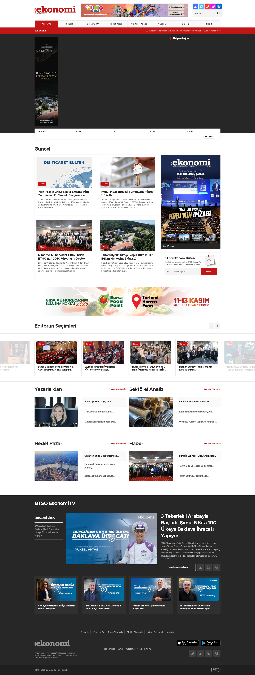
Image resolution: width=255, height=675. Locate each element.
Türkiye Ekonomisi (135, 632)
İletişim (147, 649)
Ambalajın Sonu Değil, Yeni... (98, 401)
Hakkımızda (109, 649)
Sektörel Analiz (139, 24)
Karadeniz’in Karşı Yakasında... (99, 476)
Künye (120, 649)
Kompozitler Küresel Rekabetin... (195, 401)
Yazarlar (162, 24)
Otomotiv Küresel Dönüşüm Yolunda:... (198, 421)
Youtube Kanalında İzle (178, 567)
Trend (209, 24)
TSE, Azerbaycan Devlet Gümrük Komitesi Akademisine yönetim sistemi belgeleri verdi (159, 31)
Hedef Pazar (115, 24)
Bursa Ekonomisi (115, 632)
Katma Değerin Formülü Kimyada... (196, 411)
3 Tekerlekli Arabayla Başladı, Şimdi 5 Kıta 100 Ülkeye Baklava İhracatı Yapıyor (47, 531)
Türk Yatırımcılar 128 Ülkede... (194, 476)
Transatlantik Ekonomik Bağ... (99, 411)
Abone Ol (209, 272)
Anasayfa (46, 24)
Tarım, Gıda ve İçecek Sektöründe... (196, 465)
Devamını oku (166, 558)
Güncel (69, 24)
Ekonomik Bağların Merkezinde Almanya (99, 466)
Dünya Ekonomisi (155, 632)
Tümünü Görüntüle (117, 389)
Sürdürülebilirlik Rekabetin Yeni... (100, 421)
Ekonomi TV (93, 24)
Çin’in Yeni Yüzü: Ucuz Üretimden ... (101, 455)
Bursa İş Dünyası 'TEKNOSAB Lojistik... (198, 455)
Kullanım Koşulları (134, 649)
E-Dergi (185, 24)
